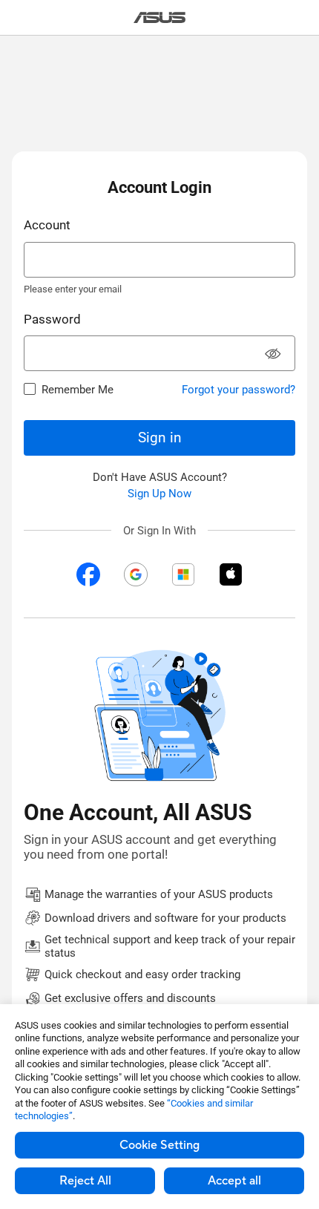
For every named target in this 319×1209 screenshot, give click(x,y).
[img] (88, 574)
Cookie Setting (159, 1145)
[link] (160, 17)
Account (47, 224)
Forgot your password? (238, 389)
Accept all (234, 1180)
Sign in (160, 437)
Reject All (85, 1180)
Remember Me (78, 389)
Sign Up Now (159, 493)
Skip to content (9, 45)
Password (52, 319)
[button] (273, 355)
